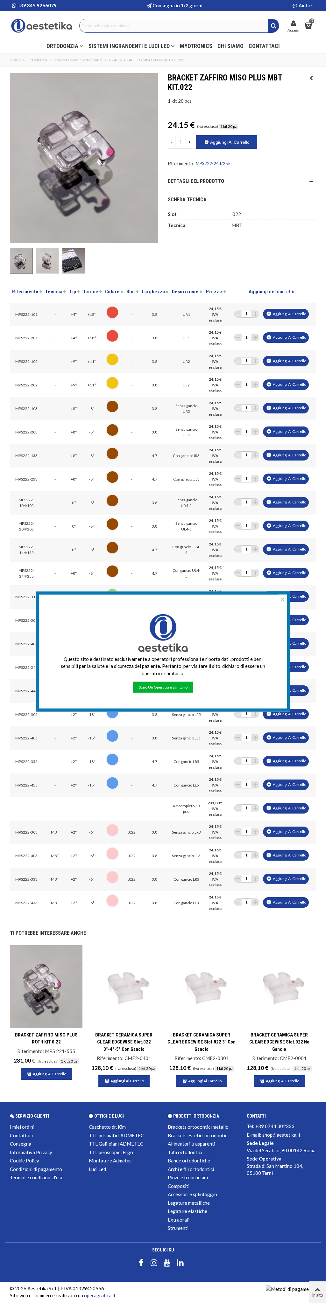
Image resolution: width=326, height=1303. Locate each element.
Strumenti (178, 1228)
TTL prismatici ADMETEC (116, 1135)
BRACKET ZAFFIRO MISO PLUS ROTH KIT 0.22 (46, 1038)
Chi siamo (230, 46)
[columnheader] (26, 292)
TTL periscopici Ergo (111, 1152)
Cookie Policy (24, 1160)
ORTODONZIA (62, 46)
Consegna (20, 1144)
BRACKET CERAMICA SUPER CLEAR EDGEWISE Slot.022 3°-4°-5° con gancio (123, 1042)
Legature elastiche (187, 1211)
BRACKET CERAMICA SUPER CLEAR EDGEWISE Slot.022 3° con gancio (201, 1042)
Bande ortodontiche (189, 1160)
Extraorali (178, 1220)
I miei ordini (22, 1127)
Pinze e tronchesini (188, 1177)
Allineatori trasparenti (191, 1144)
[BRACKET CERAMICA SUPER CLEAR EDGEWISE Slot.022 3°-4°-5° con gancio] (124, 986)
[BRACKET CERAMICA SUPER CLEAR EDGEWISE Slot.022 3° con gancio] (201, 986)
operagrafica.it (100, 1295)
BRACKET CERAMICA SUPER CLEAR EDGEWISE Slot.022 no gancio (279, 1042)
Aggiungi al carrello (286, 313)
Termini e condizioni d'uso (37, 1177)
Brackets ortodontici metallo (198, 1127)
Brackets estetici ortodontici (198, 1135)
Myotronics (196, 46)
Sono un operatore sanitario (163, 687)
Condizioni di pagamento (36, 1169)
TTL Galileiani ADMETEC (116, 1144)
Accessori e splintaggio (192, 1194)
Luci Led (97, 1169)
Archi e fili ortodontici (191, 1169)
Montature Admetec (110, 1160)
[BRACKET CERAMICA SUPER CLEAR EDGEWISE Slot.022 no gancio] (279, 986)
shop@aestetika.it (281, 1135)
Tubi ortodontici (185, 1152)
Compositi (178, 1186)
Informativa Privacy (31, 1152)
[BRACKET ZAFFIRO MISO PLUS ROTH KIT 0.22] (311, 78)
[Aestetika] (42, 26)
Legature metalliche (189, 1203)
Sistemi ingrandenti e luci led (129, 46)
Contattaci (264, 46)
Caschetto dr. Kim (107, 1127)
